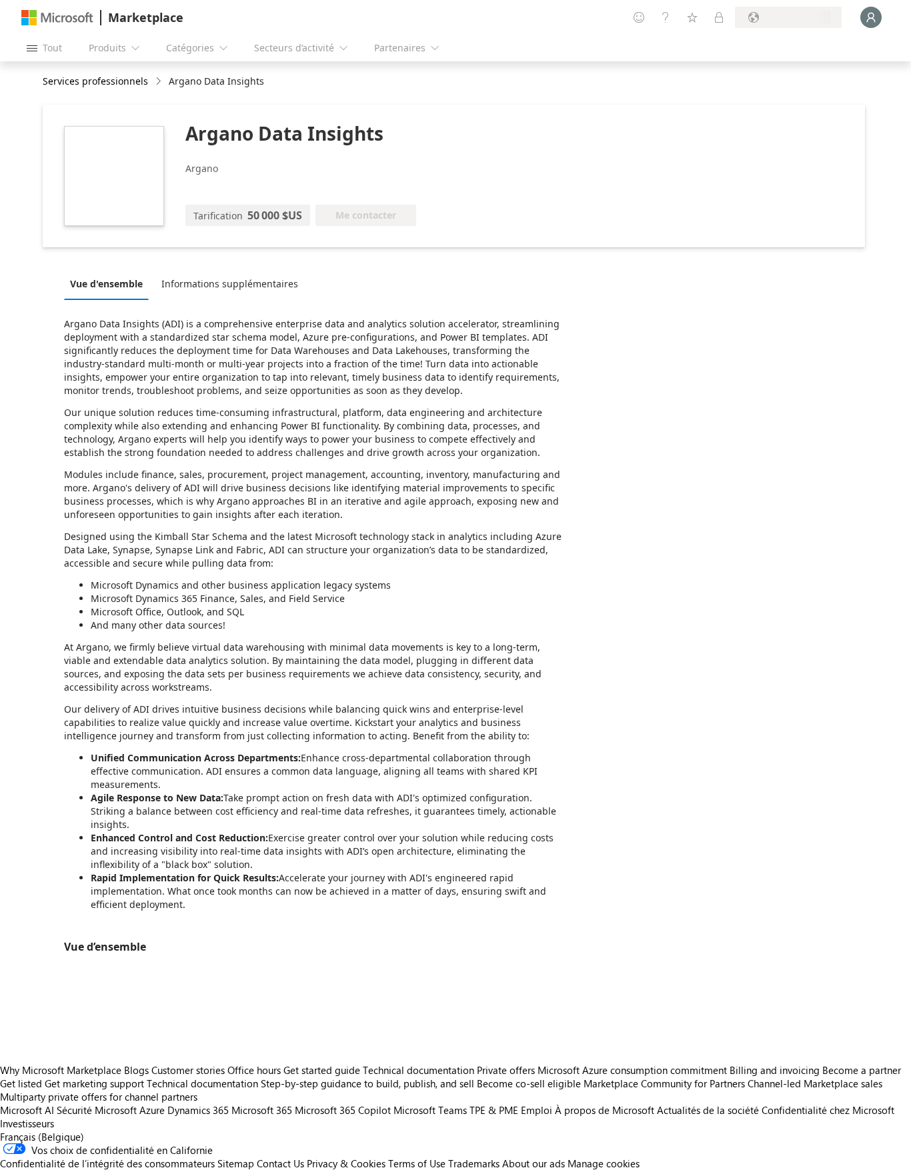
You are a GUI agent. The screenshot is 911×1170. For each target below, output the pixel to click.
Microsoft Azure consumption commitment (634, 1070)
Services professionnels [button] (95, 81)
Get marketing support (94, 1083)
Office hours (254, 1070)
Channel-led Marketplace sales (815, 1083)
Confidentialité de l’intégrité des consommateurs (107, 1163)
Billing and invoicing (775, 1070)
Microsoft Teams (430, 1110)
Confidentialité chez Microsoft (828, 1110)
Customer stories (188, 1070)
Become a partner (861, 1070)
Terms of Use (416, 1163)
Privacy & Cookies (346, 1163)
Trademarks (474, 1163)
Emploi (536, 1110)
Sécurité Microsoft (97, 1110)
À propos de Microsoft (604, 1110)
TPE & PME (494, 1110)
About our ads (533, 1163)
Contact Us (280, 1163)
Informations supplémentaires (229, 283)
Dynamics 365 (198, 1110)
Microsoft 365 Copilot (343, 1110)
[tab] (109, 283)
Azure (152, 1110)
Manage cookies (604, 1163)
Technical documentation (418, 1070)
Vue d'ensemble (106, 283)
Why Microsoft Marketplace (60, 1070)
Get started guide (321, 1070)
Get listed (21, 1083)
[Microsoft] (57, 17)
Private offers (506, 1070)
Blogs (136, 1070)
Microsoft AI (27, 1110)
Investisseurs (27, 1123)
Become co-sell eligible (529, 1083)
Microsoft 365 (261, 1110)
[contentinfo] (160, 82)
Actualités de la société (708, 1110)
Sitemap (235, 1163)
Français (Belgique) (42, 1136)
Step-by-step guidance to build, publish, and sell (367, 1083)
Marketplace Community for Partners (664, 1083)
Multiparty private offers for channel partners (98, 1096)
